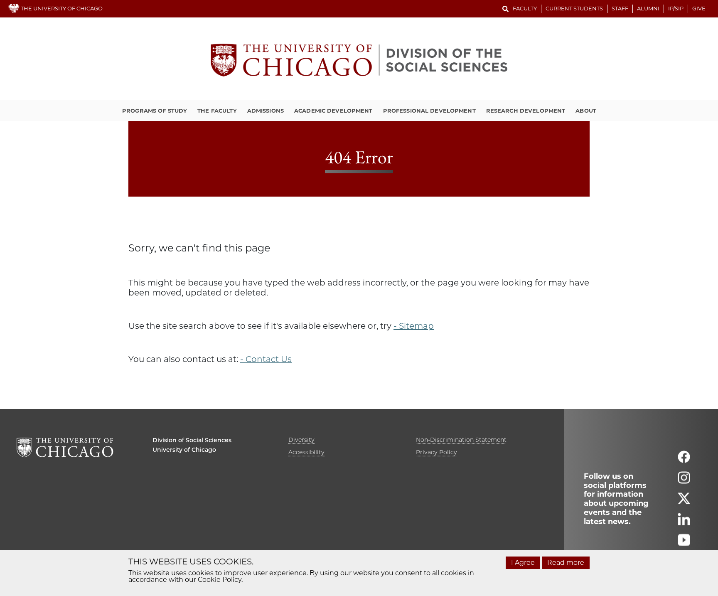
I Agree (523, 562)
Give (699, 8)
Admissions (265, 110)
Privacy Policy (436, 452)
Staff (620, 8)
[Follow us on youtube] (684, 543)
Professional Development (429, 110)
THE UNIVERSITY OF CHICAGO (61, 8)
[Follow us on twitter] (684, 502)
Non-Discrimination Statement (461, 439)
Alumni (648, 8)
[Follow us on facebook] (684, 460)
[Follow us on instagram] (684, 481)
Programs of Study (154, 110)
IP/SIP (676, 8)
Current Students (574, 8)
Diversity (301, 439)
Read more (565, 562)
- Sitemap (413, 326)
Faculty (525, 8)
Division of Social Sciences (191, 440)
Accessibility (306, 452)
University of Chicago (184, 449)
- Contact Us (266, 359)
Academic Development (333, 110)
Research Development (526, 110)
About (585, 110)
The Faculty (216, 110)
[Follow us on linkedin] (684, 523)
